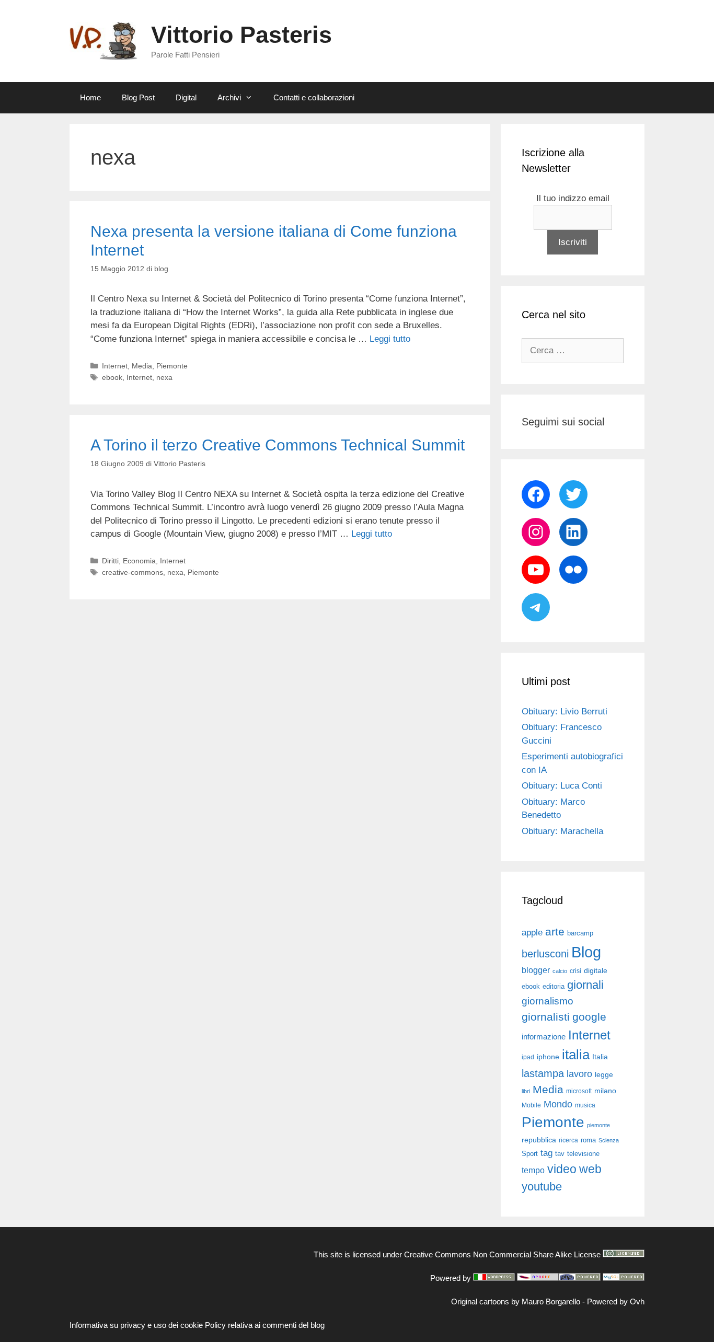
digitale (595, 971)
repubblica (539, 1140)
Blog (586, 952)
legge (604, 1074)
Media (142, 366)
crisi (575, 971)
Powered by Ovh (615, 1301)
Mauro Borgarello (551, 1301)
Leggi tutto (390, 339)
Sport (530, 1154)
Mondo (558, 1104)
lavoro (579, 1074)
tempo (533, 1170)
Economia (139, 561)
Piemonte (172, 366)
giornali (585, 984)
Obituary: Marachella (562, 831)
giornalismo (547, 1001)
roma (588, 1140)
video (562, 1169)
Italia (600, 1057)
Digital (186, 97)
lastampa (543, 1073)
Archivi (229, 97)
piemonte (598, 1125)
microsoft (579, 1091)
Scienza (608, 1140)
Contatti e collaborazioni (313, 97)
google (589, 1017)
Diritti (110, 561)
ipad (528, 1057)
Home (90, 97)
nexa (164, 377)
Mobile (531, 1105)
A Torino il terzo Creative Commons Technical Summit (277, 445)
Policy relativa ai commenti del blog (265, 1325)
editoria (554, 986)
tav (560, 1154)
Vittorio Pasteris (241, 34)
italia (576, 1054)
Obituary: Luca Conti (562, 786)
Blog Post (138, 97)
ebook (112, 377)
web (590, 1169)
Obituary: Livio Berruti (564, 711)
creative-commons (132, 572)
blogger (536, 970)
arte (555, 931)
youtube (542, 1186)
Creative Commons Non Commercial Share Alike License (502, 1254)
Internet (115, 366)
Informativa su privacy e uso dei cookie (136, 1325)
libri (526, 1091)
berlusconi (545, 953)
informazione (544, 1037)
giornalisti (546, 1017)
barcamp (580, 933)
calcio (559, 971)
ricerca (568, 1140)
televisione (583, 1154)
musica (585, 1105)
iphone (548, 1057)
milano (605, 1090)
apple (532, 933)
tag (546, 1153)
